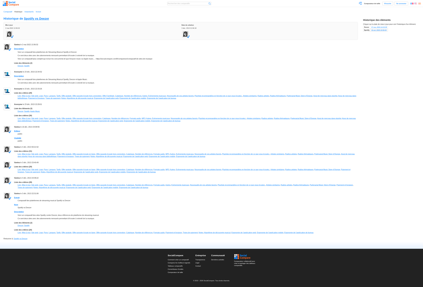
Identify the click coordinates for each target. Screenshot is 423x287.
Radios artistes (263, 96)
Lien (19, 96)
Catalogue (119, 96)
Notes (63, 98)
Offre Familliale (108, 96)
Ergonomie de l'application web (106, 98)
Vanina (17, 45)
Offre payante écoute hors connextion (86, 96)
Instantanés (29, 12)
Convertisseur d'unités (175, 269)
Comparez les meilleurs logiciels (179, 263)
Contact (198, 266)
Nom (16, 205)
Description (19, 49)
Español (419, 3)
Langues (52, 96)
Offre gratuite (66, 96)
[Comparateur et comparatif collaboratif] (11, 3)
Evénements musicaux (157, 96)
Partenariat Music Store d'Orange (300, 96)
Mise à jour (26, 96)
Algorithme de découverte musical (80, 98)
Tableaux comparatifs (175, 266)
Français (412, 3)
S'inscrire (387, 3)
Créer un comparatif (360, 4)
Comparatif (8, 12)
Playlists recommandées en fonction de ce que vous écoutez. (218, 96)
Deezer (20, 66)
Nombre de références (133, 96)
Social (244, 256)
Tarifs (58, 96)
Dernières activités (217, 260)
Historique (18, 12)
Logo (41, 96)
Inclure (38, 12)
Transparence (200, 260)
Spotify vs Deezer (36, 18)
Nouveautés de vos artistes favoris (180, 96)
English (415, 3)
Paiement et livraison (36, 98)
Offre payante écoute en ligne (83, 154)
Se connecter (401, 3)
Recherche (210, 3)
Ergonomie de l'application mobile (133, 98)
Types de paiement (52, 98)
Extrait (16, 198)
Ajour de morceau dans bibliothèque (42, 156)
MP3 (143, 118)
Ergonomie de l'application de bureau (161, 98)
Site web (34, 96)
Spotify (27, 66)
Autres (144, 96)
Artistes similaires (250, 96)
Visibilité (17, 138)
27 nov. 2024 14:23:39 (379, 27)
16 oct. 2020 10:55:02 (379, 30)
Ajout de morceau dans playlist (325, 96)
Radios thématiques (278, 96)
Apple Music (35, 111)
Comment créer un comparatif (178, 260)
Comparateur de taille (372, 3)
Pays (46, 96)
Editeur (17, 131)
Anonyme (18, 72)
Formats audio (135, 118)
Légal (197, 263)
